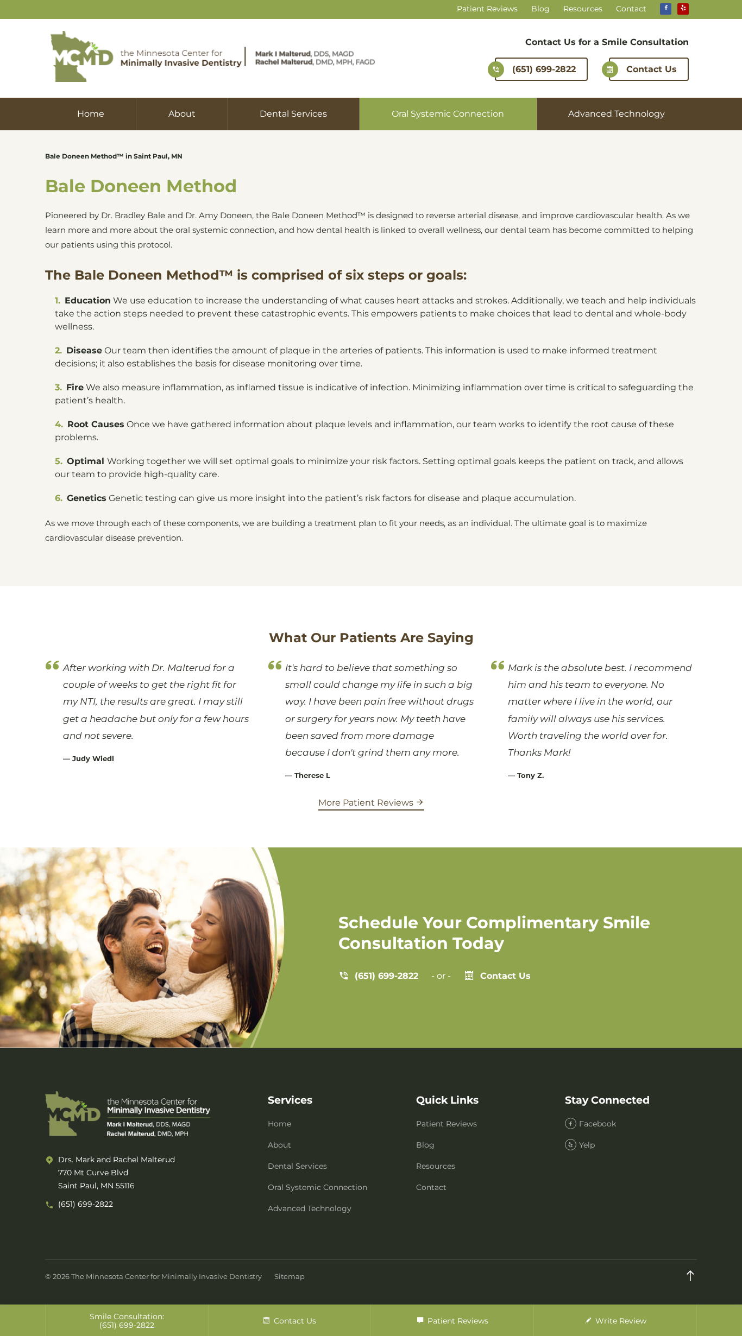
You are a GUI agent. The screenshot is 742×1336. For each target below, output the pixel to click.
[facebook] (665, 9)
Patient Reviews (487, 9)
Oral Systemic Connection (448, 114)
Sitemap (289, 1276)
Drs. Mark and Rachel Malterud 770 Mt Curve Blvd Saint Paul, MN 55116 (116, 1173)
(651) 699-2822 (544, 69)
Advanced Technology (616, 114)
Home (90, 114)
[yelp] (683, 9)
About (182, 114)
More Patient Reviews (367, 802)
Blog (540, 9)
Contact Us (651, 69)
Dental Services (293, 114)
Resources (582, 9)
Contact (631, 9)
